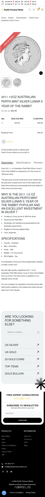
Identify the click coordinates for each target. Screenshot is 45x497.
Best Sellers (6, 436)
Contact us (28, 439)
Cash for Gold (6, 451)
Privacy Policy (30, 492)
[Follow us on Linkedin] (11, 471)
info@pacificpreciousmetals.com (16, 467)
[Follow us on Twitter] (7, 471)
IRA (3, 455)
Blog (25, 445)
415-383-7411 (22, 398)
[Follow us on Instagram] (3, 471)
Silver (4, 442)
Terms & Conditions (16, 492)
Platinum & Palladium (9, 445)
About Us (27, 436)
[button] (4, 493)
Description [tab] (7, 162)
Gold (3, 439)
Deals (4, 448)
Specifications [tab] (23, 162)
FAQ (25, 442)
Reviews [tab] (38, 162)
